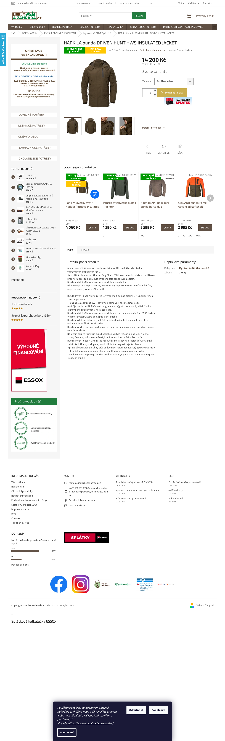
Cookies (15, 518)
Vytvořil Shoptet (205, 605)
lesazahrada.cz (77, 505)
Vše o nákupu (84, 3)
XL (184, 236)
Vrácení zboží (175, 498)
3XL (142, 236)
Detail (92, 227)
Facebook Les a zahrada (82, 500)
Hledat (139, 15)
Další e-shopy (175, 490)
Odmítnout (136, 710)
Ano (13, 548)
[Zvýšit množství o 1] (155, 91)
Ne (12, 556)
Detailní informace (152, 128)
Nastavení (66, 732)
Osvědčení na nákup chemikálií (184, 482)
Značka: (180, 50)
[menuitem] (17, 27)
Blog (13, 514)
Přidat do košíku (174, 92)
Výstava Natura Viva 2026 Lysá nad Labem (138, 490)
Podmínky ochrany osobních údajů (29, 500)
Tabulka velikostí (20, 523)
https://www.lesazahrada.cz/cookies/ (90, 723)
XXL (190, 236)
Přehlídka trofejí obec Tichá (131, 498)
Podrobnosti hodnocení (152, 50)
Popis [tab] (70, 250)
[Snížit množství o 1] (155, 95)
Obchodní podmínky (130, 3)
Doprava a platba (20, 509)
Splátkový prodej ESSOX (24, 505)
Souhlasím (158, 710)
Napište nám (105, 3)
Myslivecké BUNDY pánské (194, 268)
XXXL (198, 236)
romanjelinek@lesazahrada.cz (85, 483)
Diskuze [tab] (85, 250)
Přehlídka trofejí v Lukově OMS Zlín (134, 482)
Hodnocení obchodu (22, 496)
